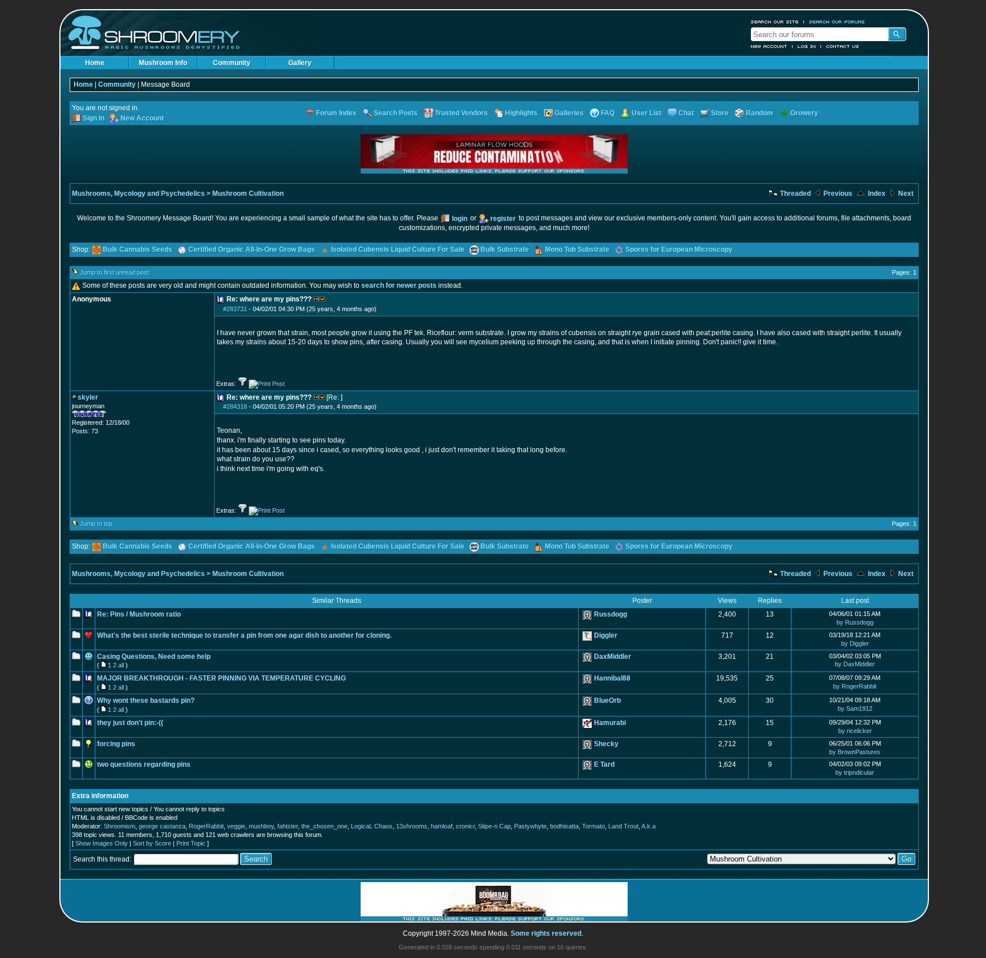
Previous (837, 194)
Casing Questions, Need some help (154, 657)
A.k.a (648, 826)
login (459, 219)
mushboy (261, 826)
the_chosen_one (324, 826)
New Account (769, 46)
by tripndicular (854, 772)
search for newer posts (399, 285)
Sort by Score (152, 843)
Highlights (521, 113)
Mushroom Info (163, 63)
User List (646, 113)
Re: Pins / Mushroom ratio (139, 614)
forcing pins (116, 744)
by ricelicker (855, 730)
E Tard (604, 764)
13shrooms (411, 826)
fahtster (287, 826)
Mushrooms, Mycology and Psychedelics (138, 194)
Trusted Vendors (461, 113)
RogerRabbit (206, 826)
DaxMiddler (612, 657)
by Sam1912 (855, 708)
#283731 (235, 308)
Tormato (593, 826)
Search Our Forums (837, 21)
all (121, 665)
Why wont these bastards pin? (146, 701)
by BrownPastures (854, 751)
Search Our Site (775, 21)
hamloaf (441, 826)
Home (94, 63)
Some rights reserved (546, 933)
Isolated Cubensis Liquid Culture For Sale (397, 249)
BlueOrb (607, 701)
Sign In (93, 118)
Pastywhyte (530, 826)
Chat (686, 113)
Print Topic (190, 843)
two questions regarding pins (144, 764)
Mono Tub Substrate (577, 249)
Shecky (606, 744)
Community (231, 63)
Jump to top (96, 523)
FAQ (608, 113)
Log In (807, 46)
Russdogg (610, 614)
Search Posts (396, 113)
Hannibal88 (612, 678)
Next (905, 194)
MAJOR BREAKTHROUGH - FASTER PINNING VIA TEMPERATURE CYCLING (221, 678)
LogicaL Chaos (372, 826)
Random (759, 113)
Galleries (569, 113)
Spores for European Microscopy (679, 249)
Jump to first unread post (114, 272)
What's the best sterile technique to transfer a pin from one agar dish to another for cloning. (244, 635)
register (503, 219)
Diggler (605, 635)
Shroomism (119, 826)
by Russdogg (855, 622)
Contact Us (842, 46)
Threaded (794, 194)
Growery (804, 113)
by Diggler (855, 643)
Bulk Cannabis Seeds (137, 249)
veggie (236, 826)
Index (876, 194)
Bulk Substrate (504, 249)
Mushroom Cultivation (248, 194)
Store (720, 113)
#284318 (235, 406)
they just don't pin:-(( (130, 723)
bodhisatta (564, 826)
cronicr (465, 826)
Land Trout (623, 826)
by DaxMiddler (855, 664)
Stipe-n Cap (494, 826)
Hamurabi (610, 723)
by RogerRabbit (854, 686)
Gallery (300, 63)
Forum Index (336, 113)
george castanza (162, 826)
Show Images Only (101, 843)
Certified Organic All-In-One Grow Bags (251, 249)
